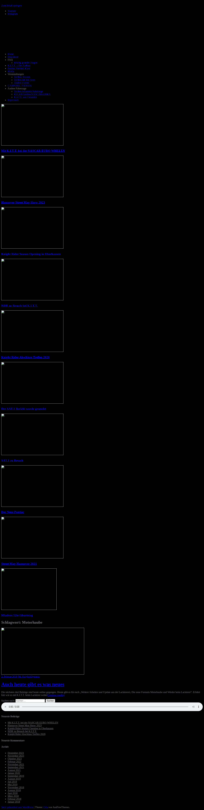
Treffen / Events (22, 77)
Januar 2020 (14, 773)
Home (11, 54)
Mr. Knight (23, 676)
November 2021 (16, 764)
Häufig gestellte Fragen (25, 62)
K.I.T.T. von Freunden (25, 97)
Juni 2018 (13, 793)
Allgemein (34, 676)
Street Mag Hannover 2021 (19, 563)
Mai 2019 (12, 784)
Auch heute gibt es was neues (32, 684)
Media (11, 71)
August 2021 (14, 770)
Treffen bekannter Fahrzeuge (28, 91)
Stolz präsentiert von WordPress (17, 807)
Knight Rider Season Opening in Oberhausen (31, 254)
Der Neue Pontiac (12, 512)
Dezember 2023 (16, 753)
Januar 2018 (14, 801)
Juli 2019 (12, 781)
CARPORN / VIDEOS (20, 85)
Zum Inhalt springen (11, 5)
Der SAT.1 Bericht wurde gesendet (23, 408)
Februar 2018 (14, 799)
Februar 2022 (14, 761)
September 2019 (16, 776)
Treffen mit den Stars (24, 80)
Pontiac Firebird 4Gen (19, 68)
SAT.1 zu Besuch (12, 460)
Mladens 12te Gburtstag (17, 615)
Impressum (13, 100)
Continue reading (56, 695)
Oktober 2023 (15, 758)
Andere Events (21, 82)
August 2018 (14, 790)
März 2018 (13, 796)
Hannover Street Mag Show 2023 (23, 202)
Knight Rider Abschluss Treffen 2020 (25, 357)
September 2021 (16, 767)
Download (13, 57)
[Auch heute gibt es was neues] (42, 673)
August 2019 (14, 778)
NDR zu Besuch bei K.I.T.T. (19, 305)
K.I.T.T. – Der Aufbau (19, 65)
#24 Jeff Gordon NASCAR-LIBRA (32, 94)
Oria (45, 807)
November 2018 (16, 787)
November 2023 (16, 755)
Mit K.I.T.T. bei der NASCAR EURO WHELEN (33, 150)
